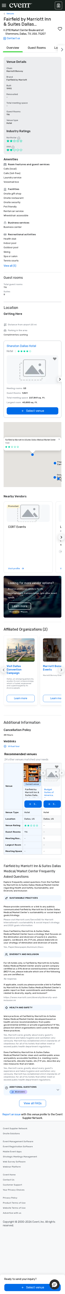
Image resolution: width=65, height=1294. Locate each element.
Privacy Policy (10, 1198)
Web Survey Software (14, 1161)
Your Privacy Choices (14, 1190)
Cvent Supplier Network (15, 1128)
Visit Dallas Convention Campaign (14, 670)
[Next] (61, 49)
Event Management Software (18, 1141)
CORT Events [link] (17, 527)
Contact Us (8, 1179)
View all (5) (10, 265)
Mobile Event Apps (12, 1151)
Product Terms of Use (14, 1203)
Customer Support (12, 1185)
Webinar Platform (12, 1166)
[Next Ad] (60, 379)
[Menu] (4, 5)
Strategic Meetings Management (20, 1156)
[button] (32, 454)
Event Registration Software (18, 1146)
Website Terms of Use (14, 1208)
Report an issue (12, 1114)
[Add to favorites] (60, 29)
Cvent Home (9, 1174)
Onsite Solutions (11, 1133)
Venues (10, 13)
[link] (28, 513)
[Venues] (58, 5)
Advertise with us (12, 1213)
